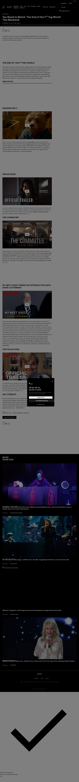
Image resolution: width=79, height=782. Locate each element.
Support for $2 (40, 397)
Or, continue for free (41, 404)
